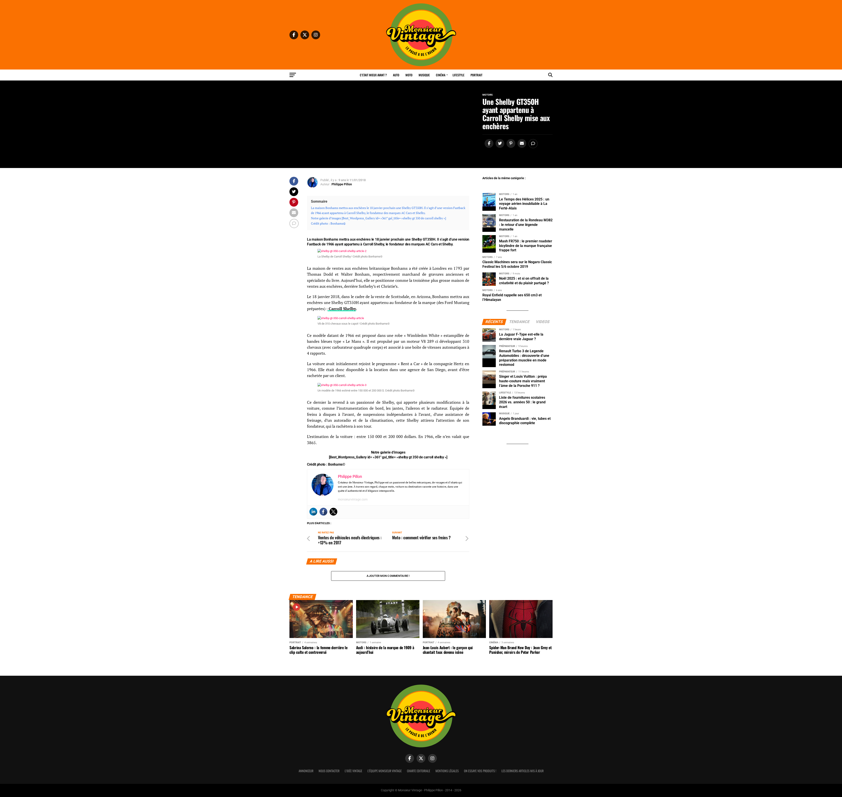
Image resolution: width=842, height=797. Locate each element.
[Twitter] (333, 512)
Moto (408, 75)
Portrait (476, 75)
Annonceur (306, 770)
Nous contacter (329, 770)
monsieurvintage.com (352, 499)
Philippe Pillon (342, 184)
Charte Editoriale (418, 770)
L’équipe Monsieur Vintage (384, 770)
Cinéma (440, 75)
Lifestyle (458, 75)
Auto (396, 75)
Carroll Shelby (342, 308)
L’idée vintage (353, 770)
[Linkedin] (313, 512)
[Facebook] (323, 512)
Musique (424, 75)
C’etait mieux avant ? (373, 75)
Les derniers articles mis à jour (522, 770)
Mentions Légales (447, 770)
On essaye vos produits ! (480, 770)
